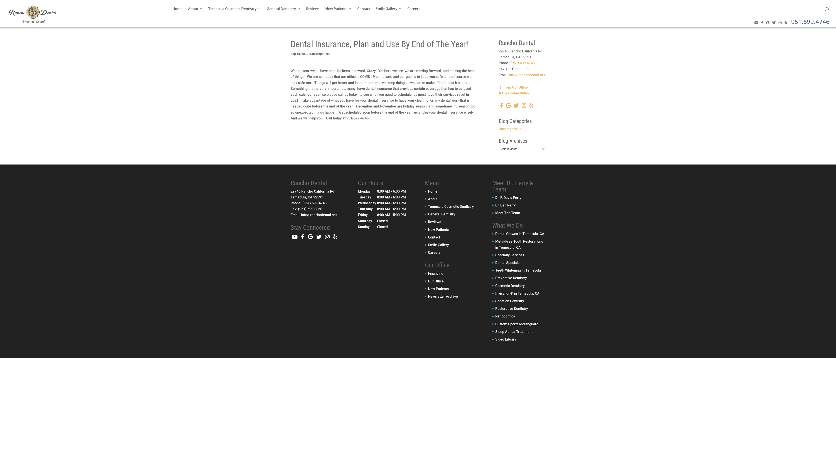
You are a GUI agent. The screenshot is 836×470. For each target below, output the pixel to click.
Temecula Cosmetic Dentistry (232, 9)
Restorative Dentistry (511, 309)
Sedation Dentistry (509, 301)
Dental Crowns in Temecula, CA (519, 234)
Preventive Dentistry (511, 278)
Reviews (313, 9)
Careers (413, 9)
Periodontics (505, 316)
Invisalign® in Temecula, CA (517, 293)
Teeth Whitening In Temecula (518, 270)
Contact (363, 9)
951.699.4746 (810, 21)
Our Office (436, 281)
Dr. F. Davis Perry (508, 198)
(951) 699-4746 (523, 63)
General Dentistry (281, 9)
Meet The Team (507, 213)
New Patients (336, 9)
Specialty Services (509, 255)
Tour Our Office (515, 87)
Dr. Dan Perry (505, 205)
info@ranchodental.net (527, 75)
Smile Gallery (386, 9)
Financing (435, 273)
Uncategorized (320, 53)
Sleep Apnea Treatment (514, 332)
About (193, 9)
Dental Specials (507, 263)
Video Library (505, 339)
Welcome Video (516, 93)
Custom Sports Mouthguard (516, 324)
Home (177, 9)
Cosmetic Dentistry (510, 286)
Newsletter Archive (443, 296)
